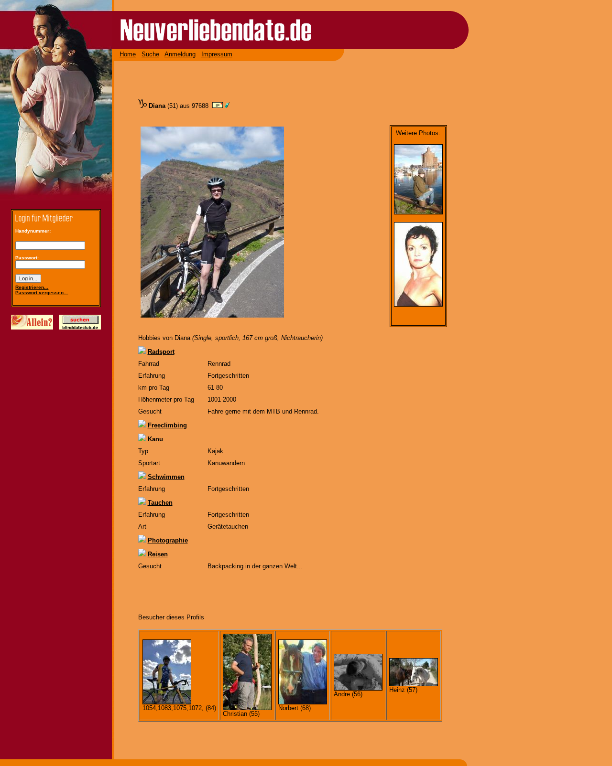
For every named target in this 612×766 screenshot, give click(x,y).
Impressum (216, 54)
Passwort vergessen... (41, 292)
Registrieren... (31, 287)
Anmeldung (180, 54)
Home (128, 54)
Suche (150, 54)
